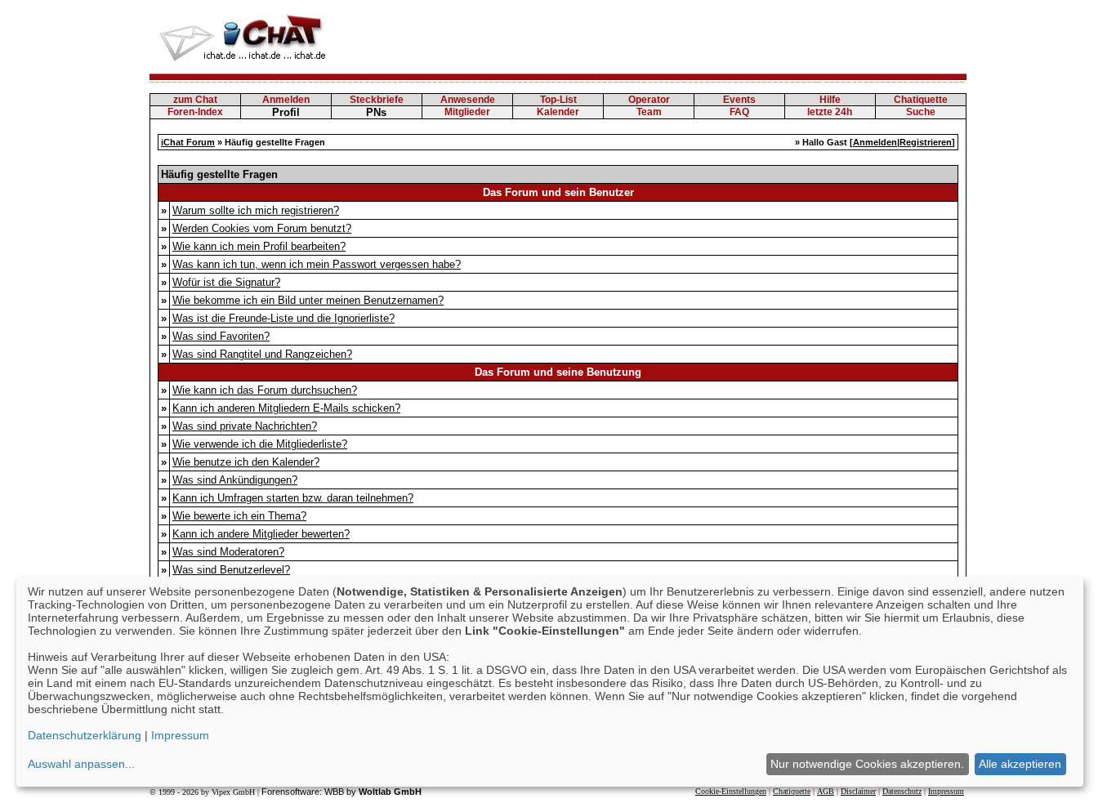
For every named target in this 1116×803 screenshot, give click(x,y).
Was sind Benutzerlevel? (231, 570)
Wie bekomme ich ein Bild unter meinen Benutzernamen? (308, 300)
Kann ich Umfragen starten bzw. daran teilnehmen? (292, 498)
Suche (920, 112)
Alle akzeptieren (1020, 763)
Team (649, 112)
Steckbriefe (377, 99)
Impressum (946, 791)
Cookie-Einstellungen (730, 791)
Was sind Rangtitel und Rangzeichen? (262, 354)
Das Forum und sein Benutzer (558, 192)
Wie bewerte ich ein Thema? (239, 516)
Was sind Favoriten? (221, 336)
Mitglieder (467, 112)
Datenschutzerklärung (84, 735)
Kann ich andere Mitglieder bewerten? (261, 534)
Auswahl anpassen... (81, 763)
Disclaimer (858, 791)
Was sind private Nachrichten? (244, 426)
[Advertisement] (669, 37)
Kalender (558, 112)
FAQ (739, 112)
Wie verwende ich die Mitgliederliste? (259, 444)
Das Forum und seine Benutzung (558, 372)
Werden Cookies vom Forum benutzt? (261, 228)
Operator (649, 99)
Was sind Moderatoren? (228, 552)
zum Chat (195, 99)
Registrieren (925, 142)
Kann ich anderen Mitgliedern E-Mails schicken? (286, 408)
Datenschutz (902, 791)
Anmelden (286, 99)
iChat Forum (188, 142)
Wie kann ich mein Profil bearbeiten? (259, 246)
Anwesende (467, 99)
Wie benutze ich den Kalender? (245, 462)
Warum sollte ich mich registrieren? (255, 210)
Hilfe (830, 99)
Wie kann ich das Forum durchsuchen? (264, 390)
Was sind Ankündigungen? (234, 480)
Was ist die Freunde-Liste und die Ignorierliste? (283, 318)
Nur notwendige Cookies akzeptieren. (867, 763)
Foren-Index (195, 112)
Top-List (558, 99)
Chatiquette (921, 99)
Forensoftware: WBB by (341, 791)
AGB (825, 791)
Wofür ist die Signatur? (226, 282)
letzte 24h (829, 112)
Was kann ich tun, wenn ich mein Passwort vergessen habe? (316, 264)
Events (739, 99)
